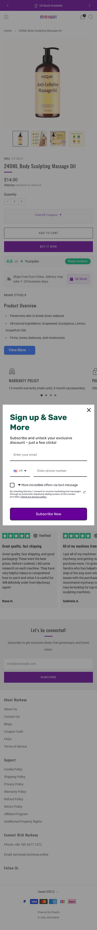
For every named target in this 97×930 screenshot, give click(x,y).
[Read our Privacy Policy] (84, 492)
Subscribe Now (48, 514)
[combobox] (20, 471)
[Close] (88, 410)
